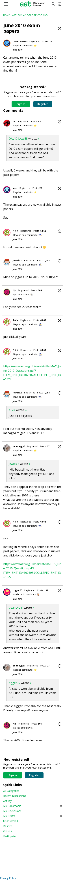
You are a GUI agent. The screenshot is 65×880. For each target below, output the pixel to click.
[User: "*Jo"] (6, 292)
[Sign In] (60, 4)
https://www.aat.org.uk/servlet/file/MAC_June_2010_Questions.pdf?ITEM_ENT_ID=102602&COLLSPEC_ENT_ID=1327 (32, 372)
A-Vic (15, 230)
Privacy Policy (8, 878)
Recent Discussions (14, 796)
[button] (59, 29)
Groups (7, 831)
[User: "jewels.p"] (6, 262)
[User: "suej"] (6, 189)
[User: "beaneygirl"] (6, 448)
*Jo (14, 290)
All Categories (11, 790)
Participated (10, 836)
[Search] (53, 4)
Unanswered (10, 821)
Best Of (7, 826)
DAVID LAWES (20, 41)
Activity (7, 801)
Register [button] (42, 104)
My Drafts (32, 816)
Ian (14, 121)
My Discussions (12, 811)
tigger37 (17, 590)
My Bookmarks (32, 806)
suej (15, 188)
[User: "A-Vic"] (6, 232)
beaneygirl (19, 446)
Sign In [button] (21, 104)
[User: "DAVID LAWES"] (6, 43)
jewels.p (17, 260)
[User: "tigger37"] (6, 592)
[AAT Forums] (32, 4)
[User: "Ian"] (6, 123)
